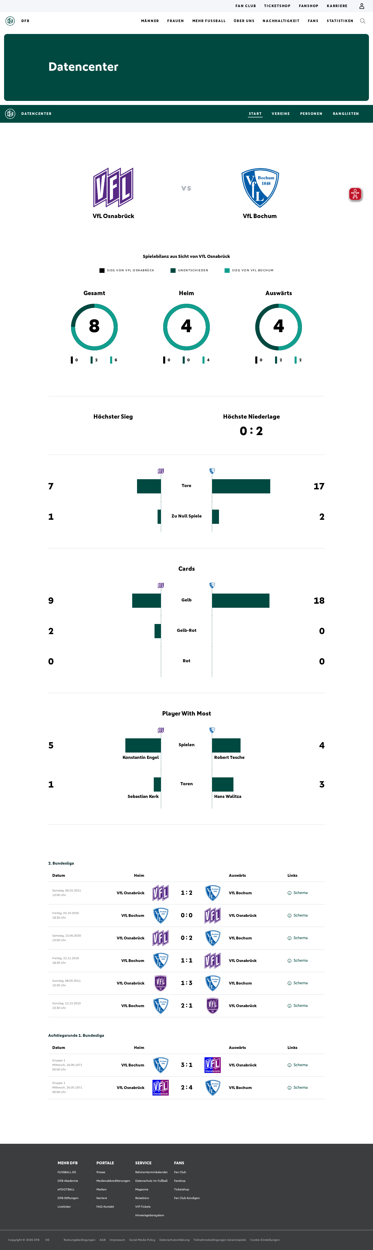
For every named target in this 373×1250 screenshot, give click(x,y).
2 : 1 (186, 1006)
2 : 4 (186, 1088)
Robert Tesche (229, 757)
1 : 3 (186, 983)
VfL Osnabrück (130, 893)
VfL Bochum (240, 893)
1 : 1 (186, 961)
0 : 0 (186, 916)
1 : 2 (186, 893)
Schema (301, 893)
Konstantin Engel (141, 757)
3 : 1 (186, 1065)
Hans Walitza (227, 796)
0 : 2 (186, 938)
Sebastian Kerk (143, 796)
